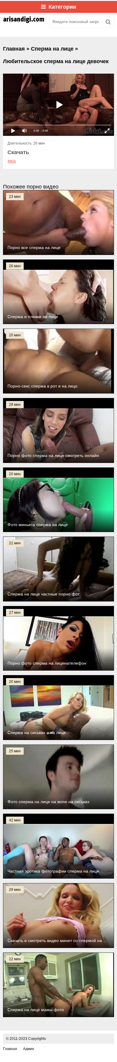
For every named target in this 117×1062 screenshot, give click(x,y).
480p (12, 161)
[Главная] (24, 22)
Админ (28, 1049)
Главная (10, 1049)
